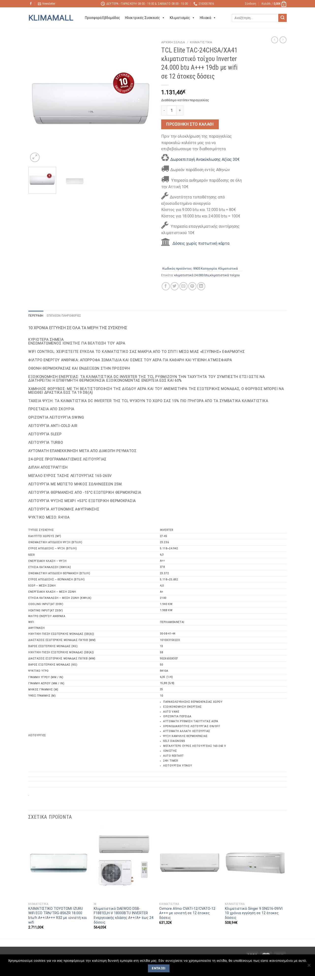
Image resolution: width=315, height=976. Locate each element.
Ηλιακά (205, 18)
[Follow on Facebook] (30, 3)
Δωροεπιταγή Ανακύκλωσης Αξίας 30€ (204, 159)
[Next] (145, 100)
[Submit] (282, 18)
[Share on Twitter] (175, 286)
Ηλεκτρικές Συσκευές (142, 18)
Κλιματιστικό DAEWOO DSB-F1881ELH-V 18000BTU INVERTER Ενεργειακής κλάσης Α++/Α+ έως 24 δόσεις (123, 916)
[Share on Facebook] (166, 286)
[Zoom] (35, 157)
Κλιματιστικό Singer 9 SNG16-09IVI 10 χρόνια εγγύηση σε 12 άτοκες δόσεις (254, 913)
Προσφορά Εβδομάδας (102, 18)
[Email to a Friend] (183, 286)
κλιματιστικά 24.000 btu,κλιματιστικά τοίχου (207, 275)
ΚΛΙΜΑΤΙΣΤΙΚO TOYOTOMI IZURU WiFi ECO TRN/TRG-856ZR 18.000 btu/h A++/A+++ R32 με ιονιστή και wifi (57, 916)
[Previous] (36, 100)
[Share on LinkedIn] (201, 286)
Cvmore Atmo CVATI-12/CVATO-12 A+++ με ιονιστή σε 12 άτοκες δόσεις (187, 913)
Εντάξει (159, 968)
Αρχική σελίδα (173, 42)
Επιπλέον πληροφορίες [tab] (64, 315)
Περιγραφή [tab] (35, 315)
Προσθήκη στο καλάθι (190, 124)
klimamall (50, 18)
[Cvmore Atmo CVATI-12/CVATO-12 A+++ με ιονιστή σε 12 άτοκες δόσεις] (189, 863)
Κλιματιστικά (201, 42)
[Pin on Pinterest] (192, 286)
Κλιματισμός (180, 18)
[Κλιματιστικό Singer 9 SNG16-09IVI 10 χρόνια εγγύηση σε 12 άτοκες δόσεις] (255, 863)
